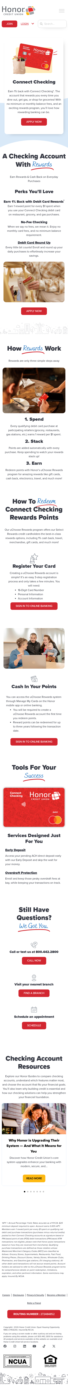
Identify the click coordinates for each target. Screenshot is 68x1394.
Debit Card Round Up (34, 243)
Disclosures (18, 1295)
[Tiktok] (44, 1346)
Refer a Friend (34, 1303)
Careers (6, 1295)
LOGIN (25, 24)
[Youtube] (34, 1346)
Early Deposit (15, 850)
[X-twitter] (54, 1346)
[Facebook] (5, 1346)
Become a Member (56, 1295)
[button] (27, 24)
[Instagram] (15, 1346)
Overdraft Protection (21, 873)
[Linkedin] (24, 1346)
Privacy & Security (35, 1295)
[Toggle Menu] (62, 10)
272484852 (34, 1314)
